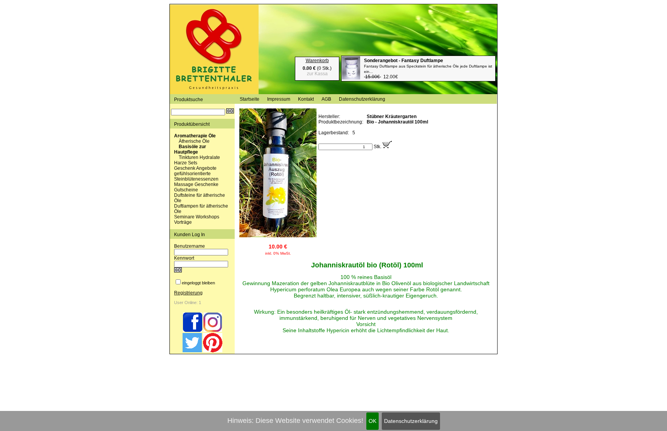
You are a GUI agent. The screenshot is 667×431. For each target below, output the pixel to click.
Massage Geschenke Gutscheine (196, 187)
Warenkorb (317, 60)
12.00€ (428, 68)
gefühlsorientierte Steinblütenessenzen (196, 176)
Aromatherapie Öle (195, 136)
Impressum (278, 99)
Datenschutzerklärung (411, 421)
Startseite (249, 99)
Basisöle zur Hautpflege (190, 149)
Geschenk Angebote (195, 168)
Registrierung (188, 293)
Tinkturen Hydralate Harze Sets (197, 160)
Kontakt (306, 99)
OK (372, 421)
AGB (326, 99)
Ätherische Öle (194, 141)
